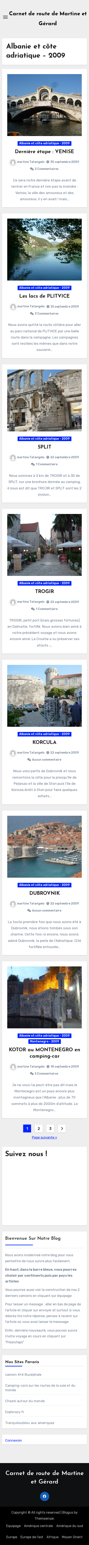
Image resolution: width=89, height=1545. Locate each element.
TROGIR (44, 591)
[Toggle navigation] (5, 17)
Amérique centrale (38, 1526)
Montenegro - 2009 (44, 1041)
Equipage (13, 1526)
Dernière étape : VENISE (44, 151)
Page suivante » (44, 1137)
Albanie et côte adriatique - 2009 (44, 143)
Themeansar (44, 1518)
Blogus (67, 1512)
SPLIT (44, 447)
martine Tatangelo (30, 162)
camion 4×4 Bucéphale (23, 1375)
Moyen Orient (72, 1537)
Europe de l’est (31, 1537)
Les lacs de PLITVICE (44, 296)
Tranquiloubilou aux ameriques (29, 1423)
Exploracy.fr (14, 1412)
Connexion (13, 1440)
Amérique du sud (69, 1526)
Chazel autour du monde (25, 1401)
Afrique (53, 1537)
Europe (11, 1537)
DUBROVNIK (44, 893)
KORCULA (44, 742)
